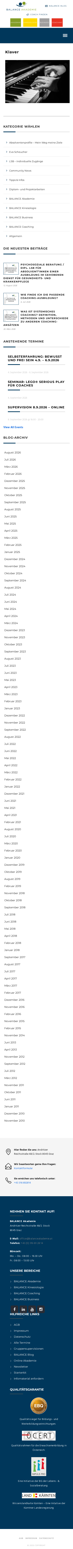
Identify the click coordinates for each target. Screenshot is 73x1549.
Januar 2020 (12, 857)
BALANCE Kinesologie (22, 208)
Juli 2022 (10, 744)
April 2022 (10, 765)
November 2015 (14, 1021)
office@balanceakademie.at (36, 1239)
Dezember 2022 (14, 715)
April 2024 (11, 616)
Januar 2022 (12, 786)
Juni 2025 (10, 516)
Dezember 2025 (14, 481)
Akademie (16, 22)
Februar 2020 (13, 850)
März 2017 (10, 985)
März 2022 (11, 772)
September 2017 (14, 957)
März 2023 (11, 694)
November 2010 (14, 1120)
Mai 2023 (10, 680)
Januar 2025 (12, 552)
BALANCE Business (21, 217)
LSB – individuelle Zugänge (26, 161)
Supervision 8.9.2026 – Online (36, 407)
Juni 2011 (10, 1099)
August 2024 (12, 587)
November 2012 (14, 1056)
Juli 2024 (10, 594)
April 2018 (10, 936)
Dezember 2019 (14, 864)
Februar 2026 (13, 473)
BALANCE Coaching (21, 226)
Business (44, 22)
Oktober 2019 (13, 872)
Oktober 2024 (13, 573)
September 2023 (15, 651)
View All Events (13, 427)
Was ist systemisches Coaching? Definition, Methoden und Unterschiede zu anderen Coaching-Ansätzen (36, 318)
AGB (17, 1324)
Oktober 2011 (12, 1092)
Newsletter (21, 1366)
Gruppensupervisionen (28, 1348)
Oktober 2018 (13, 900)
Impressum (21, 1330)
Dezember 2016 (14, 999)
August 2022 (12, 736)
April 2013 (10, 1049)
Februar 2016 (12, 1014)
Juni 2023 (10, 673)
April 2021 (10, 815)
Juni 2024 (10, 601)
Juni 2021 (10, 800)
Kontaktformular (23, 1168)
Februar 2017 (12, 992)
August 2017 (12, 964)
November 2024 (14, 566)
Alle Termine (22, 1342)
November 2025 (14, 488)
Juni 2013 (10, 1042)
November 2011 (14, 1085)
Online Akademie (25, 1360)
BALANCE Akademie (22, 198)
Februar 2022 (13, 779)
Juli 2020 (10, 836)
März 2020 (11, 843)
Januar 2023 (12, 708)
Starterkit (20, 1372)
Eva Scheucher (18, 151)
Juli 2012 (9, 1071)
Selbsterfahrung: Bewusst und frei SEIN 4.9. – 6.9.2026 (35, 358)
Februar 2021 (12, 822)
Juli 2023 (10, 665)
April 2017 (10, 978)
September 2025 (15, 502)
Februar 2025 (13, 545)
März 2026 (11, 466)
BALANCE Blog (58, 6)
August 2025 (12, 509)
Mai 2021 (9, 808)
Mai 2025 (10, 523)
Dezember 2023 (14, 630)
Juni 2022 (10, 751)
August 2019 (12, 879)
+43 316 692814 (22, 1183)
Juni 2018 (10, 921)
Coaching (57, 22)
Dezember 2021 (14, 793)
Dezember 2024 (14, 559)
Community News (20, 170)
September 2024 (15, 580)
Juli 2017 (9, 971)
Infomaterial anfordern (29, 1378)
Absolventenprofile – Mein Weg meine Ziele (35, 142)
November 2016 (14, 1007)
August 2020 (12, 829)
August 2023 (12, 658)
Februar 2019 (12, 886)
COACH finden (39, 14)
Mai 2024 (10, 609)
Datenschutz (22, 1336)
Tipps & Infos (16, 179)
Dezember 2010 (14, 1113)
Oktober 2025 (13, 495)
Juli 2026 (10, 459)
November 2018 (14, 893)
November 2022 (14, 722)
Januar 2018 (12, 950)
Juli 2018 (9, 914)
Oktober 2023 (13, 644)
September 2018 (14, 907)
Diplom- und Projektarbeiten (27, 189)
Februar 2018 (12, 943)
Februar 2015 (12, 1028)
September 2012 (14, 1063)
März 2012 (10, 1078)
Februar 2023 (13, 701)
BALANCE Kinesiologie (29, 1287)
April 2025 (10, 530)
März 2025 (11, 537)
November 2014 (14, 1035)
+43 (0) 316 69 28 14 (32, 1243)
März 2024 (11, 623)
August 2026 (12, 452)
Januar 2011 (11, 1106)
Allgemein (15, 236)
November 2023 (14, 637)
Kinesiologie (30, 22)
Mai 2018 (10, 928)
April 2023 (10, 687)
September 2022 (15, 729)
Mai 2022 (10, 758)
